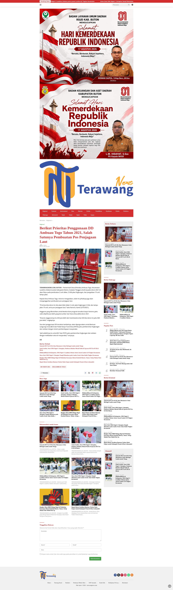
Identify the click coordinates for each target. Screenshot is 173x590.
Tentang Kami (58, 582)
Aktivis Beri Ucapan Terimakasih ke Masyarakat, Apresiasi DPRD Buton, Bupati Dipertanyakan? (120, 342)
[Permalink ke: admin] (41, 246)
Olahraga (45, 215)
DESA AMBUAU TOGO (59, 367)
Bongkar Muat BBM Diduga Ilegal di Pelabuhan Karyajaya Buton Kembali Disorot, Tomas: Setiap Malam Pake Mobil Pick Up (70, 358)
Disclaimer (125, 582)
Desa (72, 211)
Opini (78, 215)
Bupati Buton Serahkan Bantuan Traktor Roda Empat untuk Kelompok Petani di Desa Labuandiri (67, 362)
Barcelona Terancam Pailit (117, 370)
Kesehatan (109, 211)
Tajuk (63, 215)
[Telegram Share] (96, 373)
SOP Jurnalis (92, 582)
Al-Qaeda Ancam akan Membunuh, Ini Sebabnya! (120, 350)
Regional (45, 211)
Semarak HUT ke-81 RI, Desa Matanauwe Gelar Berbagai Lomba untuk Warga (61, 346)
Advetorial (55, 215)
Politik (88, 211)
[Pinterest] (121, 575)
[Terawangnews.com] (86, 184)
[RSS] (131, 575)
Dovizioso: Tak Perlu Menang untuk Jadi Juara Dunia (121, 364)
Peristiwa (125, 211)
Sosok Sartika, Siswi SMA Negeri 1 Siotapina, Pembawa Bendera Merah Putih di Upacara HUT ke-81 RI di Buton (69, 349)
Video (85, 215)
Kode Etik (102, 582)
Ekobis (117, 211)
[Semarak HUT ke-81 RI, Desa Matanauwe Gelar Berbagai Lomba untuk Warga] (49, 386)
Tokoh (70, 215)
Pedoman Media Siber (79, 582)
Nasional (53, 211)
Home (49, 582)
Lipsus (92, 215)
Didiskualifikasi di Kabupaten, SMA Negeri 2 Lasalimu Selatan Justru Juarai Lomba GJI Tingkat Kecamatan (70, 352)
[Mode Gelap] (132, 4)
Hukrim (80, 211)
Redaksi (67, 582)
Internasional (63, 211)
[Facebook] (115, 575)
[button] (129, 4)
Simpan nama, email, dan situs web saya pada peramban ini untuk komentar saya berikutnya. (69, 554)
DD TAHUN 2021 (45, 367)
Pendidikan (99, 211)
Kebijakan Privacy (113, 582)
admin (44, 245)
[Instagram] (125, 575)
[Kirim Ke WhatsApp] (99, 373)
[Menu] (41, 4)
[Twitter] (118, 575)
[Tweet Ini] (89, 373)
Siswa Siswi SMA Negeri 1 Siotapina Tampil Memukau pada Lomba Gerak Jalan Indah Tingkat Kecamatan (90, 1)
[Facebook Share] (85, 373)
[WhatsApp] (128, 575)
